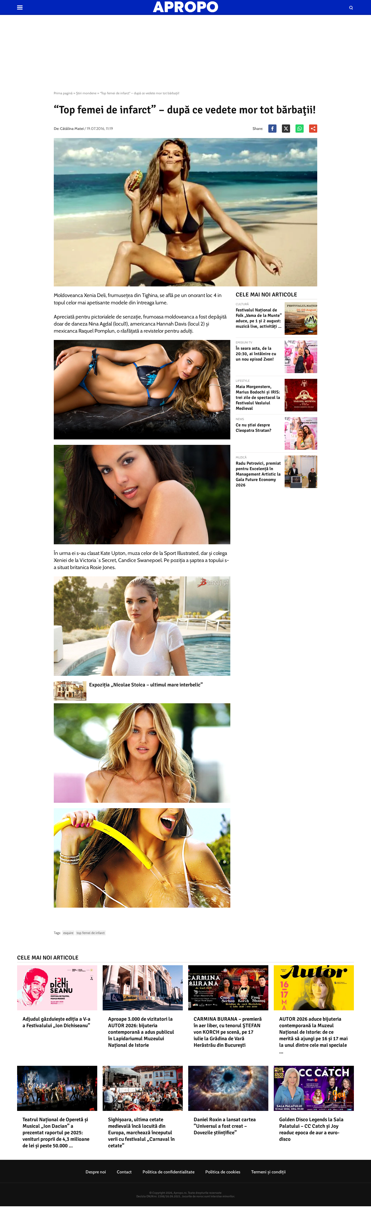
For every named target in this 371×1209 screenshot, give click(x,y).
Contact (124, 1171)
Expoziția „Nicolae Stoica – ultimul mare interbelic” (146, 685)
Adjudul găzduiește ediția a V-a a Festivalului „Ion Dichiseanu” (56, 1022)
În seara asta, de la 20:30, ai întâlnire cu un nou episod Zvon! (256, 354)
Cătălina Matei (72, 128)
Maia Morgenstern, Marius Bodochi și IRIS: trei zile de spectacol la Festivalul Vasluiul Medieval (258, 397)
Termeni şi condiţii (268, 1171)
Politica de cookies (222, 1171)
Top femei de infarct (91, 933)
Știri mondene (86, 93)
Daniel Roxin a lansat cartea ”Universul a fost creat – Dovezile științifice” (225, 1126)
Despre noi (96, 1171)
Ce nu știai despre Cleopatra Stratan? (253, 427)
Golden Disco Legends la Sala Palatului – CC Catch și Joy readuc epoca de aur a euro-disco (311, 1129)
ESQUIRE (68, 933)
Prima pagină (63, 93)
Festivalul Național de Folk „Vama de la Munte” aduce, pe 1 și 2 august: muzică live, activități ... (259, 318)
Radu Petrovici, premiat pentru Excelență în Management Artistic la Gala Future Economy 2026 (258, 474)
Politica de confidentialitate (168, 1171)
